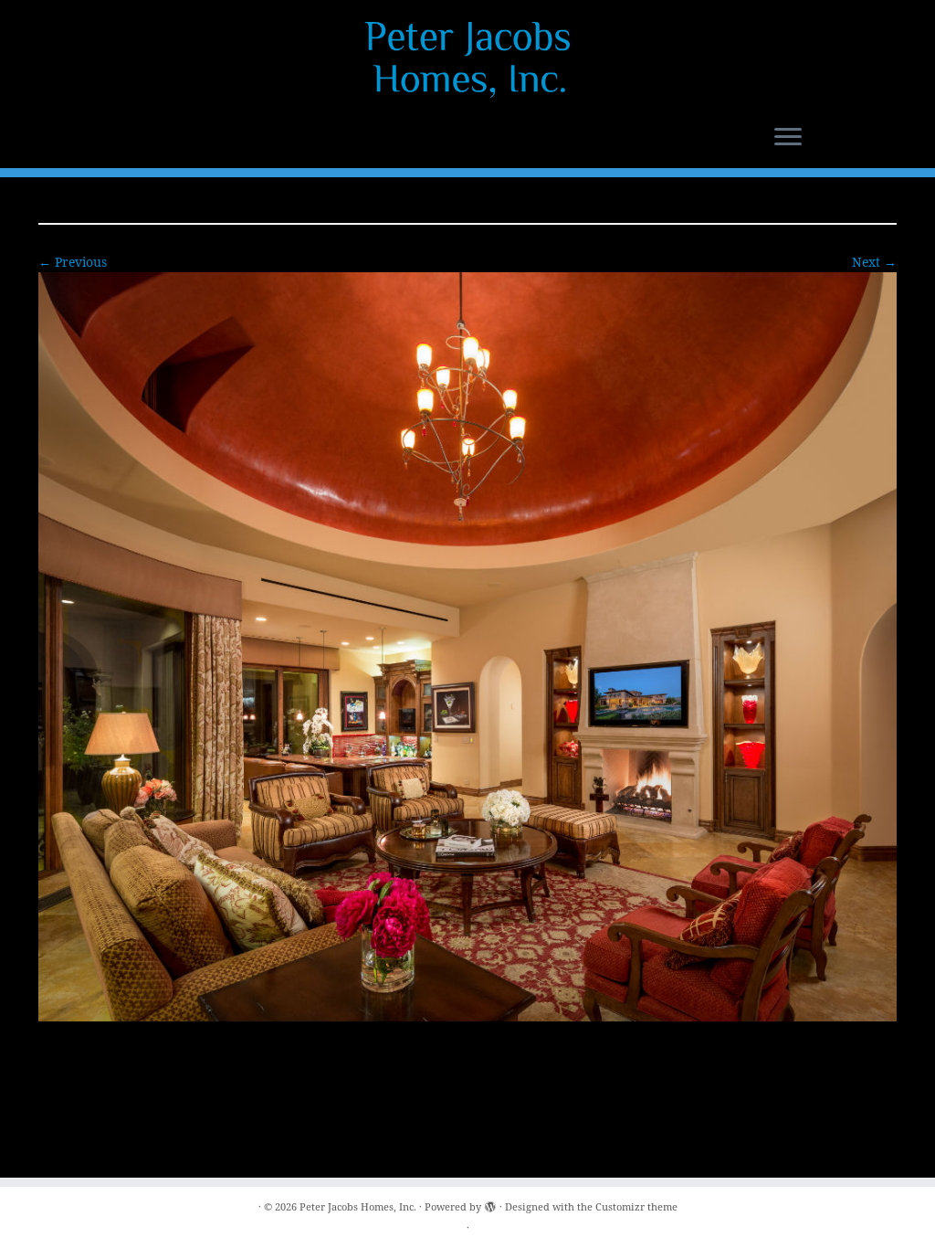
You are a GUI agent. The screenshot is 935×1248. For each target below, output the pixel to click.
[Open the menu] (788, 138)
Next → (874, 261)
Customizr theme (636, 1206)
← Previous (72, 261)
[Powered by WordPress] (490, 1203)
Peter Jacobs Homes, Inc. (357, 1206)
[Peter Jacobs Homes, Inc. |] (467, 59)
